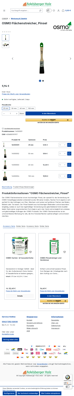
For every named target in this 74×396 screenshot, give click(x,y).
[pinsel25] (41, 58)
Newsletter (55, 320)
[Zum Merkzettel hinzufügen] (30, 252)
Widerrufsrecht (32, 328)
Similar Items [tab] (20, 226)
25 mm (5, 108)
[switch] (68, 387)
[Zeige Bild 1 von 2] (40, 81)
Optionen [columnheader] (31, 140)
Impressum (55, 328)
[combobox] (24, 10)
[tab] (7, 187)
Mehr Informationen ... (9, 390)
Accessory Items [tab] (9, 226)
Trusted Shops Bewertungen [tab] (23, 187)
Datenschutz (56, 326)
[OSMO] (62, 26)
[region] (37, 58)
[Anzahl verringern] (4, 113)
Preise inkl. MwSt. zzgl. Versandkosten (16, 94)
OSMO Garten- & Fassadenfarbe (19, 258)
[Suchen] (40, 10)
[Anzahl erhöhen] (17, 113)
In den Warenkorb (49, 113)
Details (20, 296)
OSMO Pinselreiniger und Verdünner (50, 259)
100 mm (31, 108)
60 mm (22, 108)
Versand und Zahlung (34, 323)
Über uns (54, 323)
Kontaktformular (8, 334)
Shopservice (32, 317)
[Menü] (4, 10)
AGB (28, 331)
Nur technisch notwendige (28, 393)
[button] (49, 120)
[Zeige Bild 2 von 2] (43, 81)
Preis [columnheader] (45, 140)
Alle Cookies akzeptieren (50, 393)
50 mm (14, 108)
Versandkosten (42, 364)
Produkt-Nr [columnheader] (16, 140)
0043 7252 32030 (10, 322)
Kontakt (29, 320)
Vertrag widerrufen (10, 340)
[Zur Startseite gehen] (37, 4)
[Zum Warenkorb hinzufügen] (69, 145)
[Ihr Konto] (58, 10)
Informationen (57, 317)
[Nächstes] (70, 58)
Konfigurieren (9, 393)
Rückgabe (30, 326)
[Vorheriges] (12, 58)
